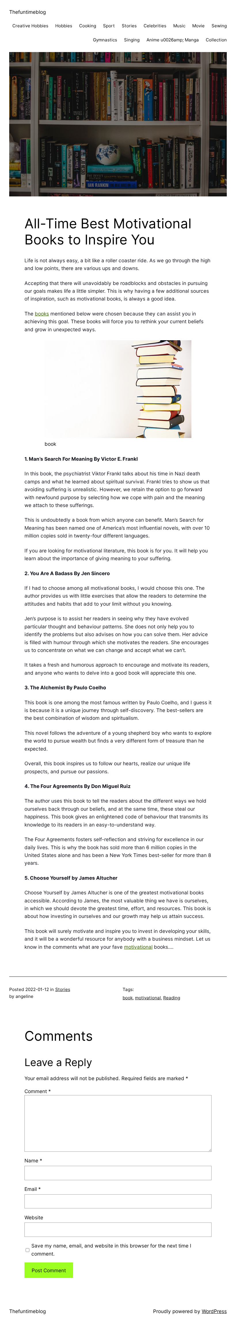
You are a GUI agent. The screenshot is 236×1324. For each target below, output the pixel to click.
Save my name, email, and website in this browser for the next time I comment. (111, 1249)
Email (32, 1189)
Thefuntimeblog (27, 12)
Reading (171, 997)
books (42, 314)
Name (33, 1160)
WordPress (214, 1311)
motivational (138, 947)
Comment (37, 1091)
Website (33, 1217)
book (128, 997)
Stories (62, 989)
